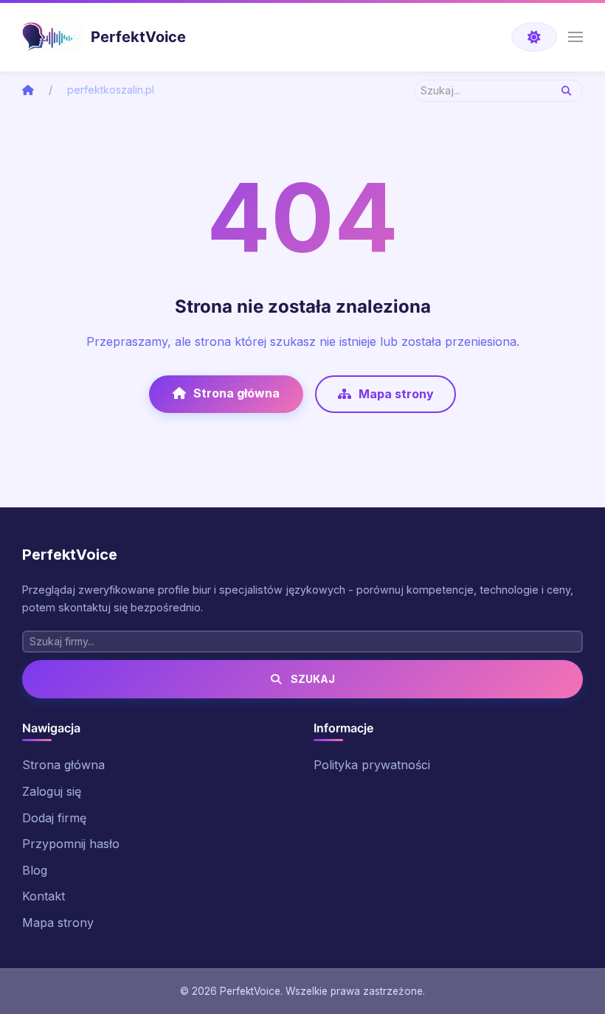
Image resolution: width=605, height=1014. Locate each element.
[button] (575, 36)
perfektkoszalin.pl (110, 89)
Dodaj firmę (54, 817)
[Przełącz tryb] (534, 37)
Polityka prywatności (372, 764)
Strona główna (236, 393)
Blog (34, 870)
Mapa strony (396, 393)
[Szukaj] (566, 90)
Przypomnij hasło (71, 843)
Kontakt (43, 896)
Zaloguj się (51, 791)
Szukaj (311, 679)
